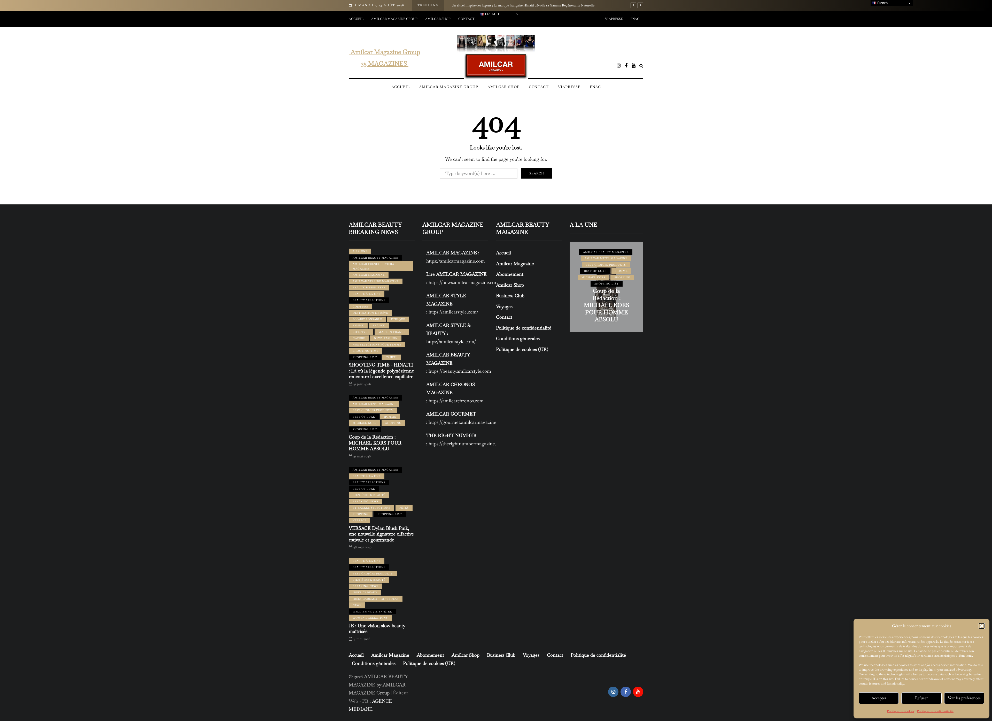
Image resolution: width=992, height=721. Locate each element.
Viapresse (614, 19)
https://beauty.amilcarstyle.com (460, 371)
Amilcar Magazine (515, 263)
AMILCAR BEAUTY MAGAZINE (375, 257)
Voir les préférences (964, 697)
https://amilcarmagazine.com (455, 261)
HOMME (390, 416)
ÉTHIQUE (398, 319)
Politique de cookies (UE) (522, 349)
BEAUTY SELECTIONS (369, 300)
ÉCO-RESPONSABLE (367, 319)
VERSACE (359, 520)
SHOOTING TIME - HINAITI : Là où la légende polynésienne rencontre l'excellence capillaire (381, 370)
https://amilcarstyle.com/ (453, 312)
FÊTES (404, 507)
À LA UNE (360, 251)
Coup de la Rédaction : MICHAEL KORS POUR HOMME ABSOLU (375, 442)
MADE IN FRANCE (391, 332)
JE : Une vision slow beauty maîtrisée (377, 628)
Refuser (921, 697)
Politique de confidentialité (935, 711)
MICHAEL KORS (364, 423)
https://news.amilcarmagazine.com (464, 282)
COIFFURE (360, 306)
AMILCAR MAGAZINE (369, 275)
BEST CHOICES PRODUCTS (373, 410)
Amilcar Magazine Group (384, 52)
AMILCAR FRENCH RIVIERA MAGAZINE (373, 266)
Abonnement (509, 274)
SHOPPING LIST (365, 357)
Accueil (356, 19)
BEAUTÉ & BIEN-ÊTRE (369, 287)
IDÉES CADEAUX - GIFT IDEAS (376, 599)
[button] (981, 625)
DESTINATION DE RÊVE (370, 313)
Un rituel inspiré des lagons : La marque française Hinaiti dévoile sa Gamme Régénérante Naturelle (523, 5)
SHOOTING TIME (365, 350)
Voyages (504, 306)
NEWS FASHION (386, 338)
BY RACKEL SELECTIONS (371, 507)
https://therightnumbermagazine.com (467, 444)
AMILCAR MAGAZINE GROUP (394, 19)
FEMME (358, 325)
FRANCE (379, 325)
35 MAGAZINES (384, 63)
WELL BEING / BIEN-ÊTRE (372, 611)
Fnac (635, 19)
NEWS (357, 605)
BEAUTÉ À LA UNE (367, 294)
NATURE (359, 338)
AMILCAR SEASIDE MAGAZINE (376, 281)
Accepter (878, 697)
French (491, 14)
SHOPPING (393, 423)
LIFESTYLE (361, 332)
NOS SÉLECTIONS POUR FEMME (377, 344)
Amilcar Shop (438, 19)
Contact (466, 19)
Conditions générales (518, 338)
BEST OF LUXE (364, 416)
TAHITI (391, 357)
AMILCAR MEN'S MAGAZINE (374, 404)
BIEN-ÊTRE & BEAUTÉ (369, 495)
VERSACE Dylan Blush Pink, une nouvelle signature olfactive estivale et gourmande (381, 534)
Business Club (510, 295)
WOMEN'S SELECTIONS (370, 617)
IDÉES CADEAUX (365, 592)
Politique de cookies (900, 711)
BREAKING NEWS (365, 501)
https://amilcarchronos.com (456, 401)
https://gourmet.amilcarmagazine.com (467, 422)
